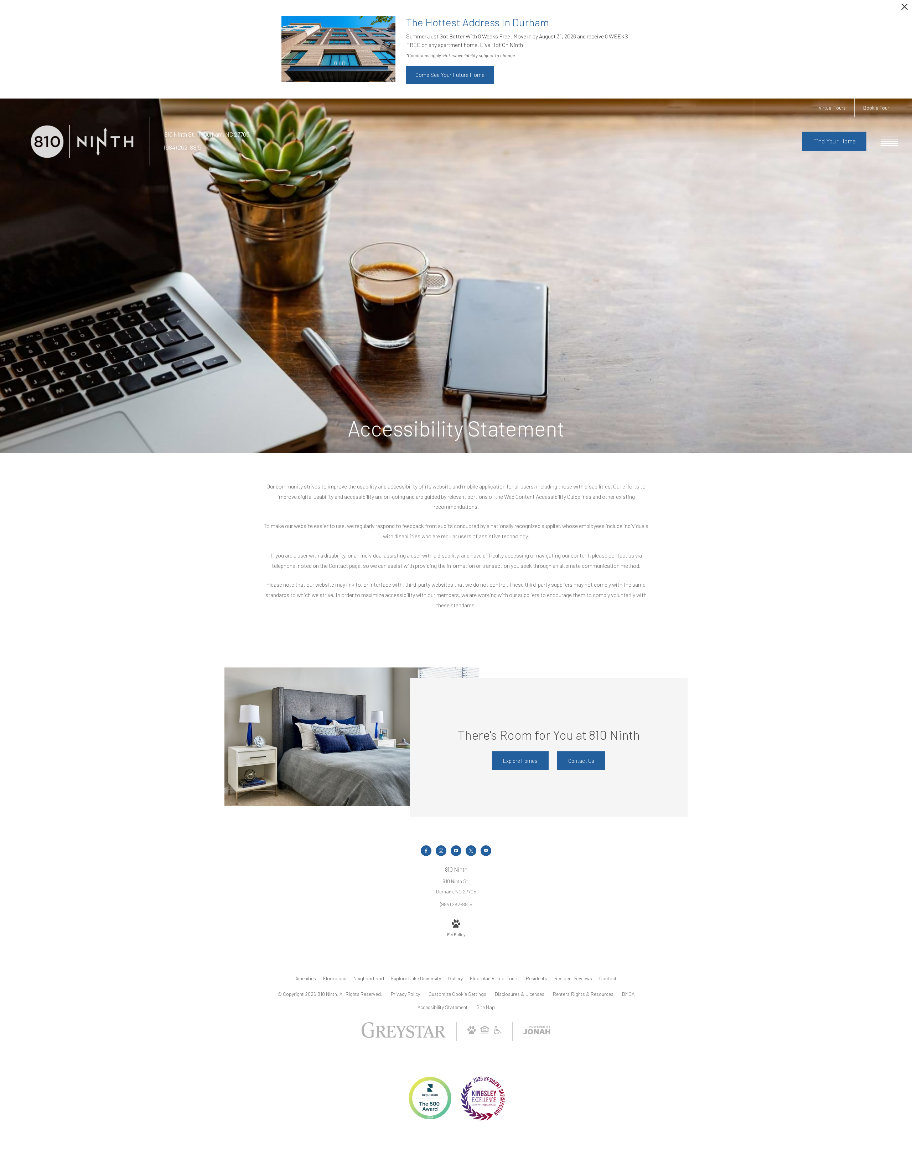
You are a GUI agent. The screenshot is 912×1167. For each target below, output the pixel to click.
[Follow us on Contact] (486, 850)
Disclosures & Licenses (519, 994)
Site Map (485, 1007)
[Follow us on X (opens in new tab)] (471, 850)
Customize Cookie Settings (457, 994)
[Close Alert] (904, 8)
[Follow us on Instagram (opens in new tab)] (441, 850)
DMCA (628, 994)
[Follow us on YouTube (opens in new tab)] (456, 850)
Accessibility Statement (443, 1007)
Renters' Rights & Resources (583, 994)
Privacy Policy (405, 994)
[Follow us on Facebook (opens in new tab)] (426, 850)
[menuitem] (306, 978)
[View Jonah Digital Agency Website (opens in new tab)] (536, 1031)
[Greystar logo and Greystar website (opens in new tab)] (403, 1036)
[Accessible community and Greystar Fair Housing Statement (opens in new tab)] (498, 1032)
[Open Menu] (889, 141)
